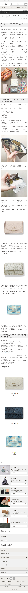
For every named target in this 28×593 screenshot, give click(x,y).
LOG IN (3, 536)
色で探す (3, 568)
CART (21, 4)
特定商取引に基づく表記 (7, 581)
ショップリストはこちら (7, 352)
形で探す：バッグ (5, 561)
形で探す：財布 (5, 553)
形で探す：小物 (5, 557)
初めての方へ (24, 7)
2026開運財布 (17, 7)
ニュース (10, 7)
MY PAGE (4, 540)
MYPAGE (14, 4)
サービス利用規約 (7, 584)
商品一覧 (3, 7)
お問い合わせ (14, 589)
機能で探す (3, 550)
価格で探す (3, 572)
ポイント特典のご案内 (6, 586)
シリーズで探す (5, 565)
